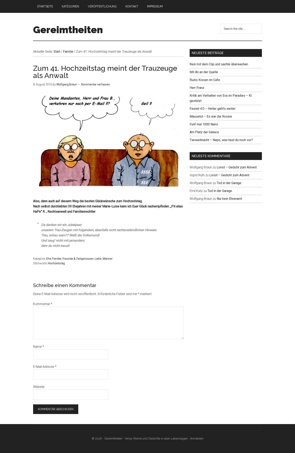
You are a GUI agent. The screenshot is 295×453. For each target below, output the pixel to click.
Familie (56, 258)
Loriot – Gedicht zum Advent (237, 167)
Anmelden (196, 438)
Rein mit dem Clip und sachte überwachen (219, 64)
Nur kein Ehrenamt (229, 199)
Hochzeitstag (56, 263)
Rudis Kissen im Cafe (205, 80)
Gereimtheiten (68, 29)
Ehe (48, 258)
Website (39, 387)
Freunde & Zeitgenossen (78, 258)
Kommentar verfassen (95, 84)
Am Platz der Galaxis (204, 132)
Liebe (98, 258)
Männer (108, 258)
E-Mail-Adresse (44, 367)
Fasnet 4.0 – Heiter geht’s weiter (212, 109)
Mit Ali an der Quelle (204, 72)
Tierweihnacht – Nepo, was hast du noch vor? (221, 140)
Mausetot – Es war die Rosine (211, 116)
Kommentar (42, 304)
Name (38, 346)
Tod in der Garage (229, 183)
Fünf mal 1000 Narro (204, 124)
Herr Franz (197, 88)
